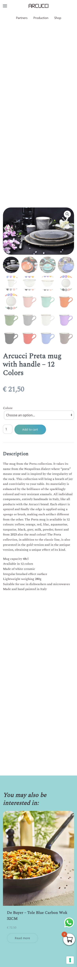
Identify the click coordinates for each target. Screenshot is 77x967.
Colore (8, 408)
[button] (5, 6)
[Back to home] (38, 6)
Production (40, 18)
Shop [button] (57, 18)
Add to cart (30, 429)
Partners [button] (21, 18)
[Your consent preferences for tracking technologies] (70, 960)
